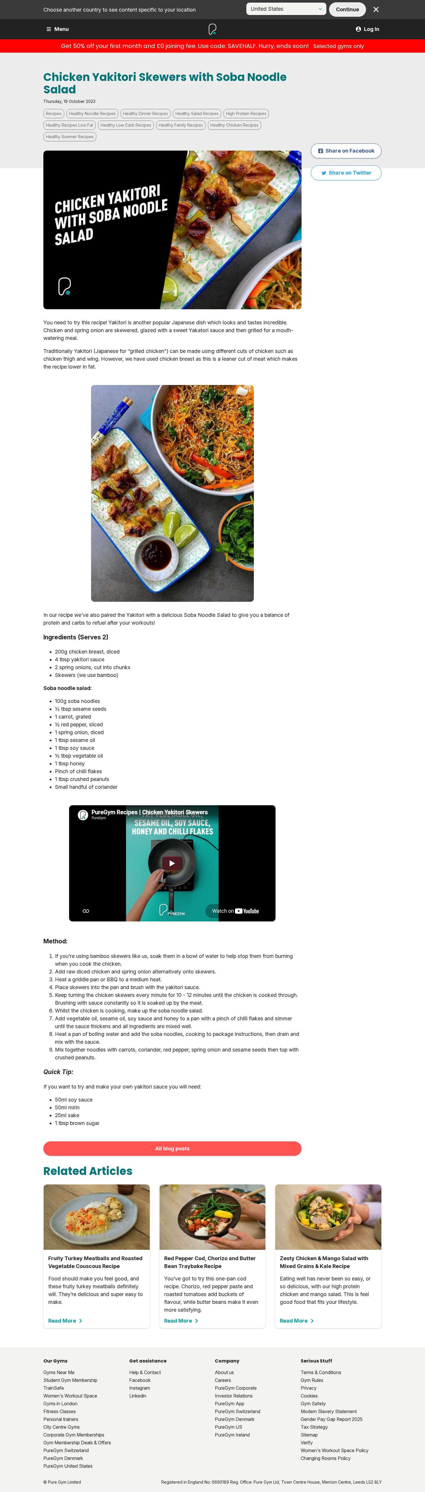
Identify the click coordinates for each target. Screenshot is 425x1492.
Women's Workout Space (70, 1396)
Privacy (309, 1388)
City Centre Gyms (61, 1427)
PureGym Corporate (236, 1388)
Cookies (309, 1396)
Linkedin (137, 1396)
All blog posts (172, 1148)
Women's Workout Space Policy (335, 1450)
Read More (62, 1320)
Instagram (139, 1388)
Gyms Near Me (59, 1372)
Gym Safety (313, 1403)
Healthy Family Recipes (181, 125)
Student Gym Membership (70, 1380)
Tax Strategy (314, 1427)
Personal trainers (60, 1419)
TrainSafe (53, 1388)
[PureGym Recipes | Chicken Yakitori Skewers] (172, 863)
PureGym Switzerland (66, 1450)
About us (224, 1372)
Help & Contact (145, 1372)
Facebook (140, 1380)
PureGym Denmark (63, 1458)
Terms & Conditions (321, 1372)
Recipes (54, 113)
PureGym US (228, 1427)
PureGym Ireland (232, 1435)
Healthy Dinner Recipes (145, 113)
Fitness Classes (59, 1411)
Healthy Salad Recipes (197, 113)
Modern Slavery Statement (329, 1411)
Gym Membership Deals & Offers (77, 1442)
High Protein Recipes (246, 113)
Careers (223, 1380)
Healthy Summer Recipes (70, 136)
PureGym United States (68, 1466)
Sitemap (309, 1435)
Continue (347, 9)
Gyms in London (60, 1403)
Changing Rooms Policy (326, 1458)
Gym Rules (312, 1380)
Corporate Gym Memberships (73, 1435)
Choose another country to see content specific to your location (119, 10)
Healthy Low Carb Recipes (126, 125)
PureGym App (229, 1403)
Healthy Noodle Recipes (92, 113)
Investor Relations (234, 1396)
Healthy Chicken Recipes (234, 125)
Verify (307, 1442)
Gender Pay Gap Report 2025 (332, 1419)
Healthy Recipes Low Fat (69, 125)
